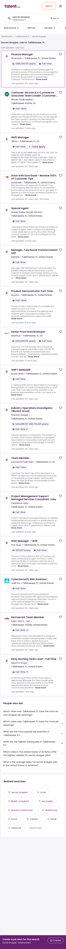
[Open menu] (60, 6)
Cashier (34, 819)
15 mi (53, 18)
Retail (53, 819)
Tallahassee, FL (22, 36)
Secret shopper (19, 792)
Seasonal (16, 827)
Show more (41, 79)
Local (43, 792)
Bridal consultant (20, 801)
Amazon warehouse (22, 810)
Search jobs (6, 36)
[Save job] (60, 54)
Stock (14, 819)
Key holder (47, 801)
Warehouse (51, 810)
